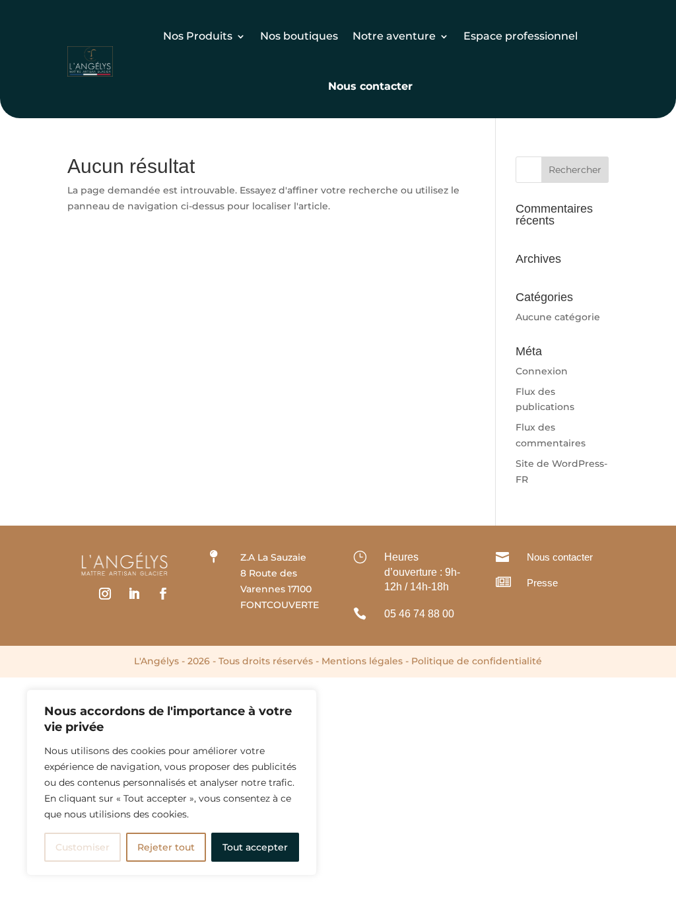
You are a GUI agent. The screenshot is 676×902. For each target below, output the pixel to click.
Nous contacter (560, 557)
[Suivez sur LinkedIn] (134, 594)
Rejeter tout (166, 847)
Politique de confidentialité (476, 661)
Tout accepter (255, 847)
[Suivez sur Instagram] (105, 594)
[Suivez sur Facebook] (163, 594)
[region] (171, 782)
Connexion (542, 371)
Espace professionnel (520, 36)
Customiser (82, 847)
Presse (542, 582)
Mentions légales (362, 661)
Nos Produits (197, 36)
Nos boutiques (299, 36)
